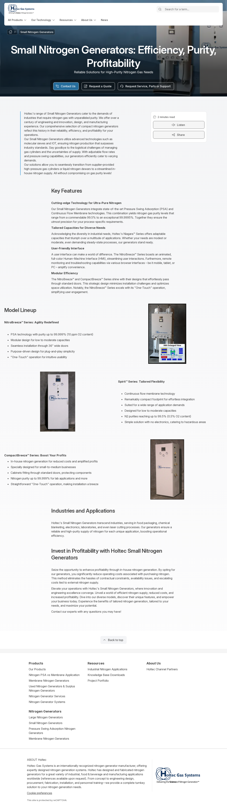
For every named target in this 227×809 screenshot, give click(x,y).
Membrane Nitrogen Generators (49, 680)
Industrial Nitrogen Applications (107, 669)
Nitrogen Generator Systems (47, 702)
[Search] (160, 9)
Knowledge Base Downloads (106, 675)
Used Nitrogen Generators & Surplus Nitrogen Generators (52, 688)
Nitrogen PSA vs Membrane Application (54, 675)
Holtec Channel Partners (162, 669)
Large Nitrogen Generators (46, 717)
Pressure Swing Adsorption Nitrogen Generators (52, 731)
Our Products (37, 669)
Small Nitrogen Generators (45, 723)
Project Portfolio (98, 680)
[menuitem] (17, 20)
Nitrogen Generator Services (47, 696)
